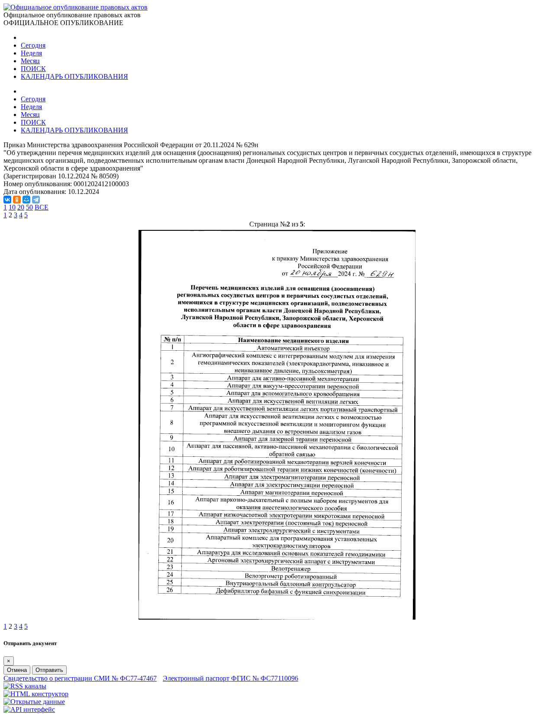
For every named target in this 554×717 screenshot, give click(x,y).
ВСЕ (41, 207)
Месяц (30, 61)
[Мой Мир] (26, 199)
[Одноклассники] (17, 199)
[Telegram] (36, 199)
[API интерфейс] (29, 709)
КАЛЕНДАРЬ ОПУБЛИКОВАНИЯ (74, 76)
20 (20, 207)
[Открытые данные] (34, 701)
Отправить (49, 670)
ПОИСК (33, 68)
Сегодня (33, 45)
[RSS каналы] (24, 686)
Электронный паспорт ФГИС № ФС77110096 (230, 678)
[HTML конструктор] (35, 694)
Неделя (31, 53)
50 (29, 207)
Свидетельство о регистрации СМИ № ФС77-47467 (80, 678)
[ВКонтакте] (7, 199)
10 (12, 207)
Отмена (17, 670)
